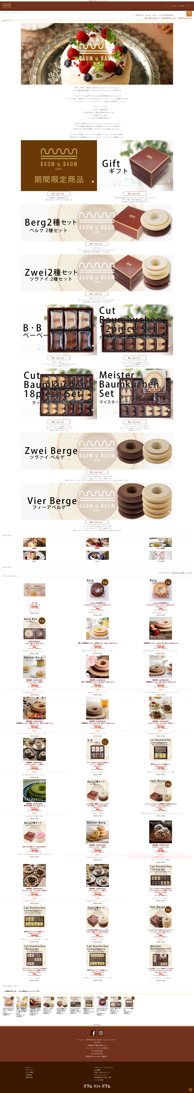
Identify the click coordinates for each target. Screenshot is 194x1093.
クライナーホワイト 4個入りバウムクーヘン (97, 890)
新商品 (34, 548)
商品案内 (174, 6)
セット (97, 561)
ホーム (4, 20)
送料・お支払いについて (102, 1072)
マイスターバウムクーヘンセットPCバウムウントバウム (160, 970)
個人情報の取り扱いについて (168, 18)
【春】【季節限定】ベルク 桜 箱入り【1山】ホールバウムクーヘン (97, 682)
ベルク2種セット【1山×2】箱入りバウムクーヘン (98, 805)
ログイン (189, 6)
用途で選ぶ (29, 1077)
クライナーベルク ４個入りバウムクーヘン (97, 847)
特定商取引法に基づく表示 (185, 18)
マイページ (148, 15)
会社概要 (97, 1070)
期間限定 (97, 548)
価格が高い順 (175, 573)
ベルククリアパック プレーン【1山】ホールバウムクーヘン (161, 605)
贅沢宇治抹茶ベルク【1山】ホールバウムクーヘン (34, 805)
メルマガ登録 (99, 1080)
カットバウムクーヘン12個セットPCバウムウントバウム (160, 890)
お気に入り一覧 (139, 15)
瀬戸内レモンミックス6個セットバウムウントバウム (88, 1010)
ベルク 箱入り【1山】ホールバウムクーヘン (34, 643)
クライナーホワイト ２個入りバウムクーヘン (34, 764)
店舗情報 (181, 6)
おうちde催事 (160, 548)
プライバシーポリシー (102, 1075)
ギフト (34, 561)
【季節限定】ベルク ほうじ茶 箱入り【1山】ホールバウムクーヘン (97, 723)
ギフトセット (30, 1070)
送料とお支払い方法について (152, 18)
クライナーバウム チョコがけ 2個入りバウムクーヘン (160, 723)
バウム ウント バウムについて (104, 1067)
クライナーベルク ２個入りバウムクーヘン (34, 682)
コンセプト (165, 6)
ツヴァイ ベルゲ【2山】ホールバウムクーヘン (161, 805)
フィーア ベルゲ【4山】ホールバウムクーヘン (161, 931)
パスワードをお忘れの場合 (166, 15)
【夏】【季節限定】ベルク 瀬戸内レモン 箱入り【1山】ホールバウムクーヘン (21, 1011)
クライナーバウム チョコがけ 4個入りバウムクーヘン (34, 890)
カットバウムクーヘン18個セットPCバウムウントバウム (34, 970)
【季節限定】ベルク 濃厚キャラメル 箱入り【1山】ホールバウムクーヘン (34, 723)
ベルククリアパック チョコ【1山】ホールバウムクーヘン (97, 605)
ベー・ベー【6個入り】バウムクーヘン (97, 764)
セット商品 (29, 1072)
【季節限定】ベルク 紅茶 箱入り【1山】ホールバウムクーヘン (160, 682)
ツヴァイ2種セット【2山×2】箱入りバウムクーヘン (97, 931)
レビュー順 (188, 573)
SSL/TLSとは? (97, 1024)
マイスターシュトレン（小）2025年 (161, 847)
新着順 (182, 573)
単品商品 (29, 1075)
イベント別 (160, 561)
